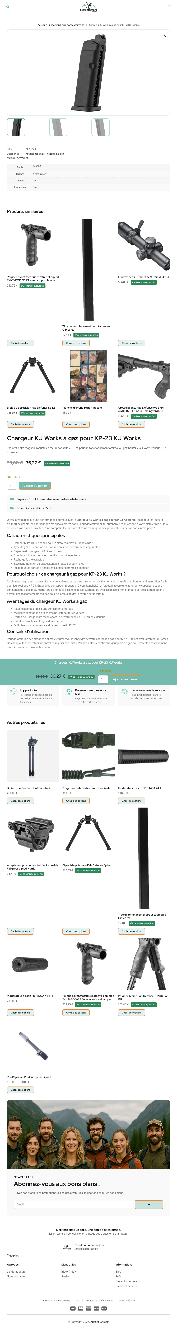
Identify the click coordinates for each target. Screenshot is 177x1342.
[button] (7, 6)
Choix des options (20, 343)
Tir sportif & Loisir (56, 25)
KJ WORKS (23, 157)
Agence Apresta (99, 1322)
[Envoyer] (149, 1204)
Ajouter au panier (34, 486)
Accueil (41, 25)
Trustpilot (12, 1255)
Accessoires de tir (77, 25)
